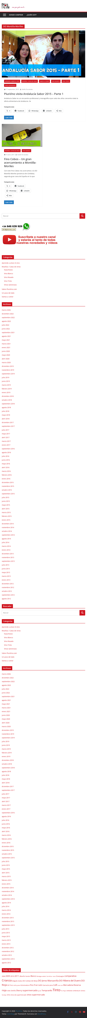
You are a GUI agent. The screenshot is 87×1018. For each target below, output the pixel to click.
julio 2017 (5, 430)
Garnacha (46, 985)
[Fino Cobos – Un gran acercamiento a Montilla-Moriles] (22, 135)
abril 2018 (5, 419)
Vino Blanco (56, 81)
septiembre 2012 (8, 595)
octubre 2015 (7, 490)
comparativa (70, 975)
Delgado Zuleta (17, 981)
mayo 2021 (6, 340)
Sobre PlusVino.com (9, 289)
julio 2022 (5, 325)
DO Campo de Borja (30, 981)
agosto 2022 (6, 321)
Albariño (22, 976)
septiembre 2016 (8, 449)
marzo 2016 (6, 471)
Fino (32, 985)
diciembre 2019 (8, 366)
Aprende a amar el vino (12, 81)
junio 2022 (6, 329)
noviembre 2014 (8, 527)
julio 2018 (5, 411)
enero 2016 (6, 479)
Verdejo (4, 995)
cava (54, 976)
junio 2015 (6, 501)
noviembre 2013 (8, 557)
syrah (39, 991)
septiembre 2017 (8, 426)
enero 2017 (6, 445)
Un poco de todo (8, 293)
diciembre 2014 (8, 524)
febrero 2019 (7, 389)
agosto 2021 (6, 336)
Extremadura (25, 985)
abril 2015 (5, 509)
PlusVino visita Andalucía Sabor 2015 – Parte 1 (33, 94)
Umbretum (76, 991)
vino (8, 995)
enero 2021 (6, 347)
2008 (3, 976)
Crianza (7, 980)
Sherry (19, 990)
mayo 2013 (6, 572)
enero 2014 (6, 550)
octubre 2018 (7, 400)
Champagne (60, 976)
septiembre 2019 (8, 374)
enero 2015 (6, 520)
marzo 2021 (6, 344)
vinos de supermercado (18, 995)
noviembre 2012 (8, 587)
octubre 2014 (7, 531)
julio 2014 (5, 542)
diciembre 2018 (8, 396)
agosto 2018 (6, 407)
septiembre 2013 (8, 561)
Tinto (56, 990)
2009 (7, 976)
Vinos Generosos (10, 85)
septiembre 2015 (8, 494)
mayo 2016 (6, 464)
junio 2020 (6, 351)
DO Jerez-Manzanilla (48, 980)
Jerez (51, 985)
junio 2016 (6, 460)
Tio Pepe (63, 991)
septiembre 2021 (8, 332)
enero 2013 (6, 580)
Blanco (33, 976)
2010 (12, 976)
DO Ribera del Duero (70, 980)
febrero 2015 (7, 516)
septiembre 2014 (8, 535)
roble (8, 991)
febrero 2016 (7, 475)
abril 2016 (5, 467)
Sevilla (13, 990)
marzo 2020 (6, 362)
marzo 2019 (6, 385)
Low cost (60, 985)
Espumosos (8, 270)
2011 (16, 976)
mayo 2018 (6, 415)
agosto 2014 (6, 539)
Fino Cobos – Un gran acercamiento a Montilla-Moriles (20, 162)
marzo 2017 (6, 441)
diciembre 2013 (8, 554)
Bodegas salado (41, 976)
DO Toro (10, 985)
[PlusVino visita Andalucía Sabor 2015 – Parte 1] (43, 53)
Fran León (38, 985)
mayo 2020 (6, 355)
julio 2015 (5, 497)
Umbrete (69, 991)
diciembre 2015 (8, 482)
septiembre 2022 (8, 317)
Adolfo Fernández (27, 89)
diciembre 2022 (8, 314)
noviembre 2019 (8, 370)
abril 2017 (5, 437)
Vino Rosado (8, 277)
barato (28, 976)
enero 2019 (6, 392)
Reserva (77, 985)
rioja (4, 990)
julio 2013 (5, 565)
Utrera (83, 991)
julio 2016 (5, 456)
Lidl (55, 984)
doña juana (16, 985)
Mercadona (68, 985)
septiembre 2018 (8, 404)
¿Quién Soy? (31, 15)
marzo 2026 (6, 310)
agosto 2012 (6, 599)
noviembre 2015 (8, 486)
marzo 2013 (6, 576)
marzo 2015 (6, 512)
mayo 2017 (6, 434)
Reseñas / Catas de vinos (29, 81)
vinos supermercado (36, 994)
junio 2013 (6, 569)
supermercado (30, 990)
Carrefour (49, 976)
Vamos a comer (44, 81)
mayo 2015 (6, 505)
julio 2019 (5, 377)
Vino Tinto (66, 81)
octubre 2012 (7, 591)
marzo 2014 (6, 546)
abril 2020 (5, 359)
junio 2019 (6, 381)
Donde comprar (16, 15)
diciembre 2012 (8, 584)
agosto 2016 (6, 452)
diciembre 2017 (8, 422)
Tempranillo (47, 990)
